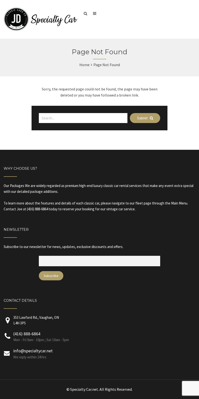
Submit (143, 118)
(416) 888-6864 (26, 334)
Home (84, 64)
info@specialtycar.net (33, 351)
